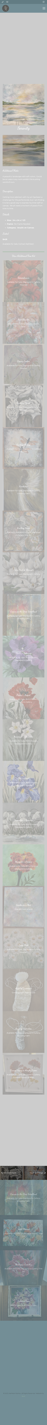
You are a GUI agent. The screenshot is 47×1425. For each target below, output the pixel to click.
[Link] (5, 8)
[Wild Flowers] (23, 1232)
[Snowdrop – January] (23, 823)
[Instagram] (43, 2)
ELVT (23, 1396)
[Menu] (44, 8)
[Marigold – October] (23, 865)
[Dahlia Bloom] (23, 1303)
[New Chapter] (23, 323)
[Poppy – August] (23, 698)
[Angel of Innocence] (23, 990)
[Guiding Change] (23, 448)
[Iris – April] (23, 782)
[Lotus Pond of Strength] (23, 573)
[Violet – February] (23, 656)
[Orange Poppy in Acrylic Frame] (23, 1074)
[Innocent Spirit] (23, 406)
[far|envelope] (7, 2)
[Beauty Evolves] (23, 364)
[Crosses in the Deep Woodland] (23, 615)
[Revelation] (23, 490)
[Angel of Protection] (23, 1032)
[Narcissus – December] (23, 740)
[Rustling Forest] (23, 531)
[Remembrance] (23, 281)
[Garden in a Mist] (23, 907)
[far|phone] (3, 2)
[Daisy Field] (23, 948)
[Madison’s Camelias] (23, 1268)
